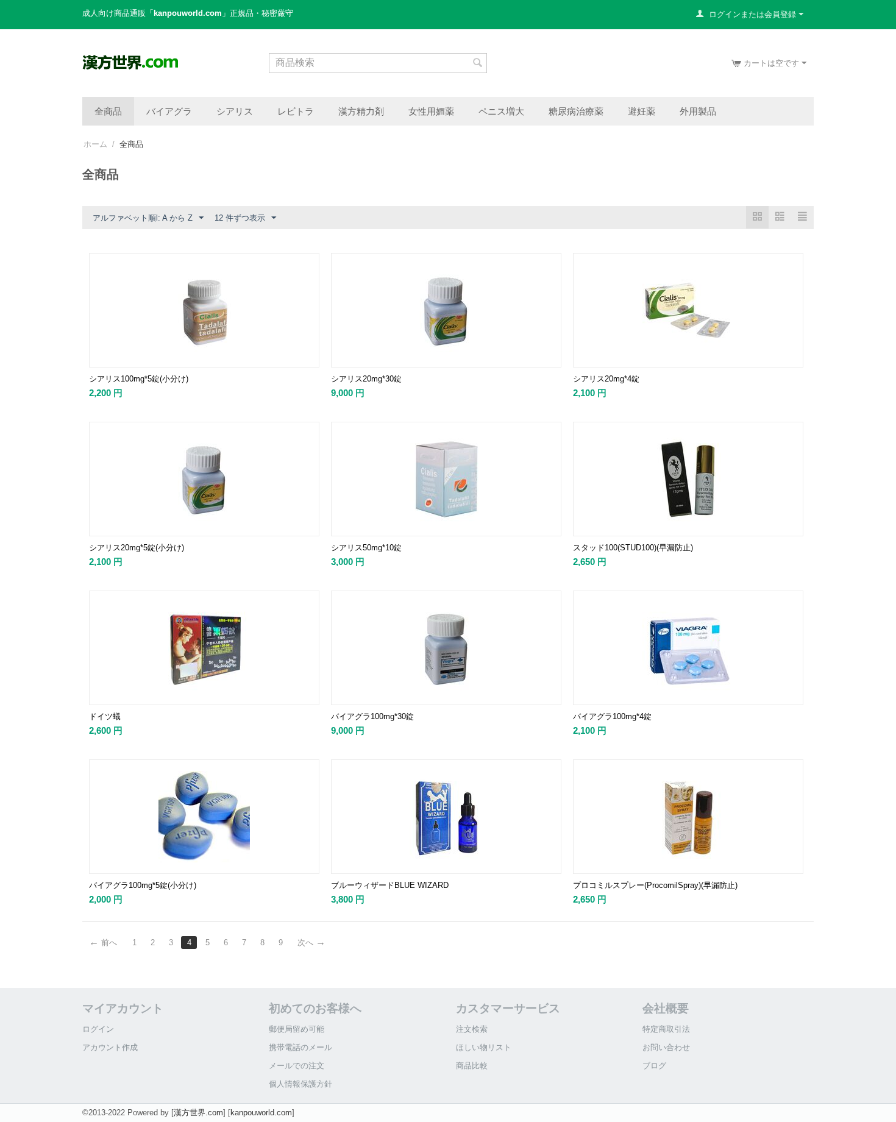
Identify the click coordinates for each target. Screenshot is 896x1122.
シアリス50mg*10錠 (366, 547)
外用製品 (698, 111)
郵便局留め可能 (296, 1029)
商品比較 (472, 1065)
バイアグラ (169, 111)
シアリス (234, 111)
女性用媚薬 (431, 111)
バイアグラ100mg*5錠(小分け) (142, 885)
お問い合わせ (666, 1047)
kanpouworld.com (261, 1112)
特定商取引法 (666, 1029)
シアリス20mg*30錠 (366, 378)
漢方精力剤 (361, 111)
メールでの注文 (296, 1065)
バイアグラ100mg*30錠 (372, 716)
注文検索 (472, 1029)
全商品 (108, 111)
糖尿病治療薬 (576, 111)
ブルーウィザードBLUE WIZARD (390, 885)
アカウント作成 (110, 1047)
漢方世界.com (198, 1112)
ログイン (98, 1029)
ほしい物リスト (483, 1047)
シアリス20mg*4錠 (606, 378)
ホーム (95, 144)
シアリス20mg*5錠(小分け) (136, 547)
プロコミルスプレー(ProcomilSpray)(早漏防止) (655, 885)
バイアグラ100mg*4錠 (612, 716)
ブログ (654, 1065)
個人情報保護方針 (300, 1083)
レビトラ (295, 111)
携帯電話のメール (300, 1047)
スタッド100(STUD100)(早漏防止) (633, 547)
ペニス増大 (501, 111)
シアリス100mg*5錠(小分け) (138, 378)
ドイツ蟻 (105, 716)
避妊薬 (641, 111)
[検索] (478, 64)
